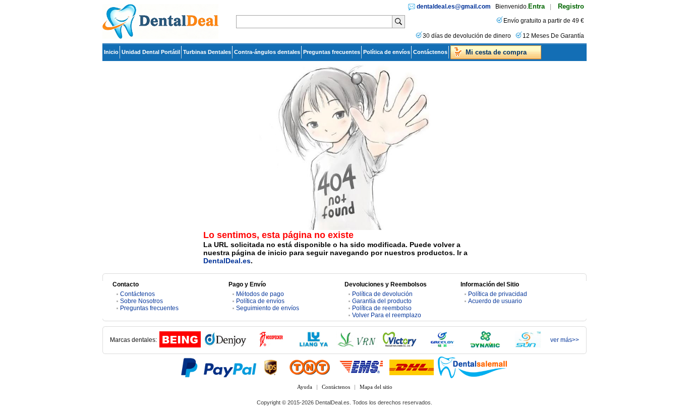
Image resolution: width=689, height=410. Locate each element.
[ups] (270, 367)
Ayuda (304, 387)
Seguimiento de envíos (267, 308)
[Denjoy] (225, 345)
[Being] (180, 345)
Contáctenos (430, 52)
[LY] (313, 345)
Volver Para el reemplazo (386, 315)
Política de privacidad (497, 294)
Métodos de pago (260, 294)
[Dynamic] (485, 345)
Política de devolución (382, 294)
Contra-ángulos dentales (267, 52)
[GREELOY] (442, 345)
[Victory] (399, 345)
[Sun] (528, 345)
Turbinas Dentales (207, 52)
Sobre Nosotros (141, 301)
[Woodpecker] (271, 345)
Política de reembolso (382, 308)
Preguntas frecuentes (331, 52)
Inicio (111, 52)
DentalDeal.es (227, 261)
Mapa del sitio (376, 387)
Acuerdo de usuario (495, 301)
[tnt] (309, 367)
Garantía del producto (382, 301)
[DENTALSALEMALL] (473, 367)
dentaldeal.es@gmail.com (454, 6)
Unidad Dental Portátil (151, 52)
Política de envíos (386, 52)
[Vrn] (356, 345)
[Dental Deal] (160, 36)
